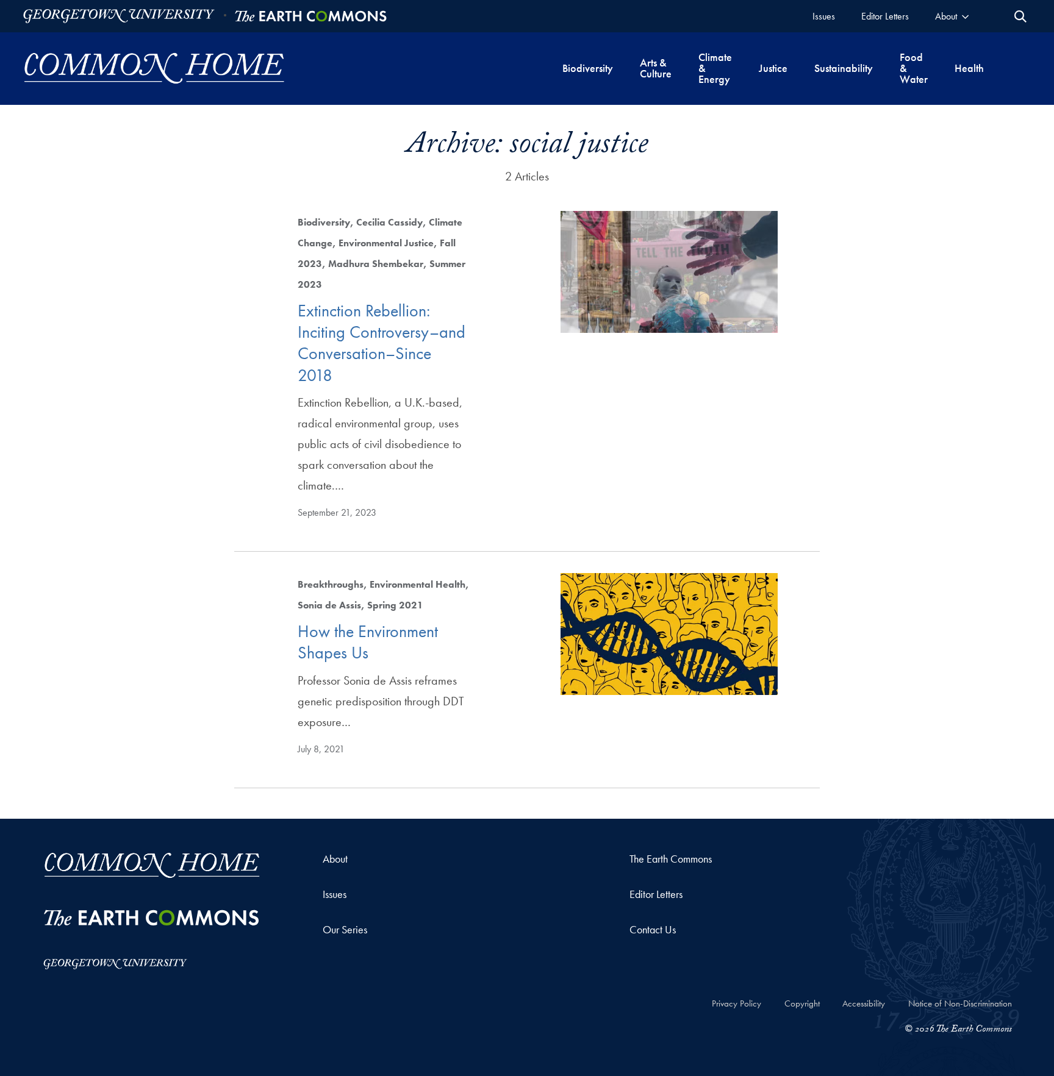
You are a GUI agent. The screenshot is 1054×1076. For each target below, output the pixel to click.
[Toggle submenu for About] (965, 16)
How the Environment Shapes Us (368, 642)
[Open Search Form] (1020, 16)
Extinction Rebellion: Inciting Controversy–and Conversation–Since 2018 (381, 343)
